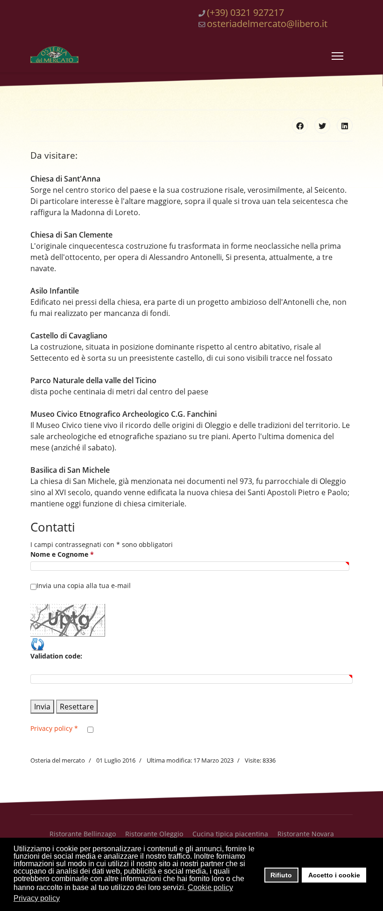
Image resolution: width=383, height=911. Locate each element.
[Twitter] (322, 125)
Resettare (77, 706)
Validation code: (56, 656)
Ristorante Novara (305, 833)
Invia (42, 706)
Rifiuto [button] (281, 875)
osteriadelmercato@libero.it (267, 23)
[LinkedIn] (345, 125)
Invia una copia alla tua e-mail (83, 585)
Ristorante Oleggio (154, 833)
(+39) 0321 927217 (245, 12)
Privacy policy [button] (37, 898)
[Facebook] (300, 125)
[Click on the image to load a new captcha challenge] (69, 620)
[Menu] (337, 56)
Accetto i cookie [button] (334, 875)
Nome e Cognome (62, 554)
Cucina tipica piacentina (230, 833)
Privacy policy (54, 728)
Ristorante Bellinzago (83, 833)
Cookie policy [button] (210, 887)
